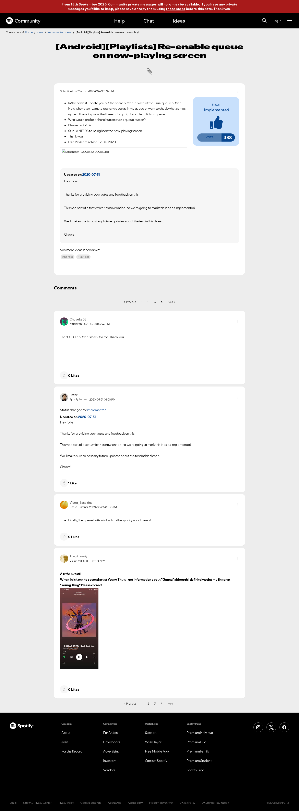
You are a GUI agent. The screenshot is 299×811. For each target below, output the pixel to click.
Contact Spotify (156, 760)
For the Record (71, 751)
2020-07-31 (91, 174)
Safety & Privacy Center (37, 803)
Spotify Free (195, 770)
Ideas (179, 20)
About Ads (114, 803)
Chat (148, 20)
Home (29, 32)
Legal (13, 803)
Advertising (111, 751)
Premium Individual (200, 732)
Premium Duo (196, 742)
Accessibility (135, 803)
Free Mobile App (157, 751)
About (65, 732)
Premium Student (199, 760)
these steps (175, 8)
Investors (109, 760)
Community (27, 20)
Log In (277, 20)
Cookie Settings (90, 803)
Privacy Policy (66, 803)
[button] (209, 137)
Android (67, 257)
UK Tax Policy (187, 803)
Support (151, 732)
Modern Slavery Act (161, 803)
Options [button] (238, 91)
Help (119, 20)
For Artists (110, 732)
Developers (111, 742)
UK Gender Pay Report (215, 803)
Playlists (83, 257)
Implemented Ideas (59, 32)
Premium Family (198, 751)
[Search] (264, 20)
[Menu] (289, 21)
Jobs (64, 742)
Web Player (153, 742)
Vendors (109, 770)
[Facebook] (284, 727)
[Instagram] (258, 727)
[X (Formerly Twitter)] (271, 727)
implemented (216, 110)
